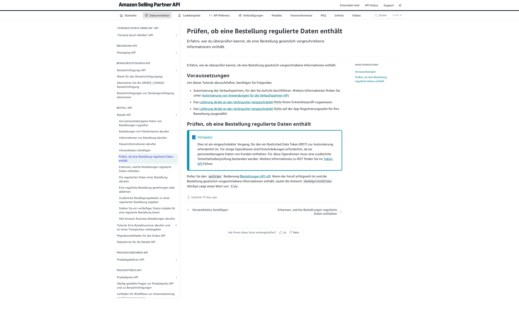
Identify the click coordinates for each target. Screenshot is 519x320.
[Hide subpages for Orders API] (176, 115)
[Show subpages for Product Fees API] (176, 259)
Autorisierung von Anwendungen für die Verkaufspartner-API (245, 95)
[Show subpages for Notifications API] (176, 70)
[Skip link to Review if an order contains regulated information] (184, 124)
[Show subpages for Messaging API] (176, 52)
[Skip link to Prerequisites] (184, 75)
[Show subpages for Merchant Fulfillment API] (176, 35)
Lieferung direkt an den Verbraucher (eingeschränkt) (236, 102)
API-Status (371, 5)
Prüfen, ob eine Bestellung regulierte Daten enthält (371, 79)
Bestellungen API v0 (255, 176)
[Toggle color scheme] (400, 5)
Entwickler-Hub (349, 5)
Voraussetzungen (365, 71)
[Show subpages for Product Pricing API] (176, 277)
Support (389, 5)
